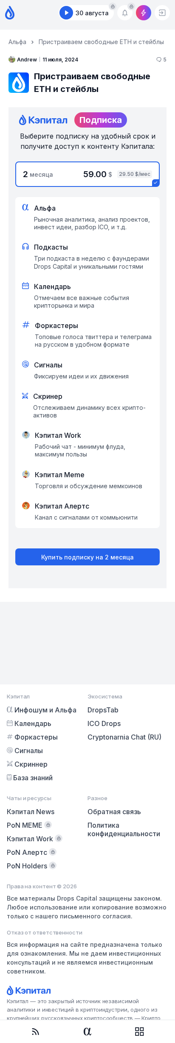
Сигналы (28, 750)
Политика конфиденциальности (124, 829)
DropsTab (103, 710)
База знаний (33, 777)
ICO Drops (104, 723)
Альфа (17, 41)
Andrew (27, 59)
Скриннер (31, 764)
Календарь (32, 723)
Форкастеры (36, 737)
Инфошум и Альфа (45, 710)
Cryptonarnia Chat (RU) (124, 737)
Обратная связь (114, 811)
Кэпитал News (30, 811)
